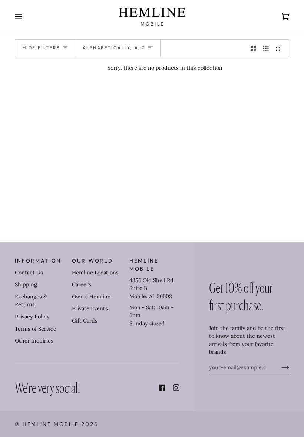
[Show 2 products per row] (253, 48)
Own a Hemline (91, 296)
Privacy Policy (32, 316)
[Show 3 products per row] (266, 48)
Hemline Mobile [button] (144, 264)
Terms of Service (35, 329)
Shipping (26, 284)
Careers (81, 284)
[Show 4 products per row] (280, 48)
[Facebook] (162, 387)
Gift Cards (85, 320)
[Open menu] (26, 16)
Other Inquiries (34, 340)
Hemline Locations (95, 272)
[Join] (279, 367)
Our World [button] (92, 260)
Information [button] (38, 260)
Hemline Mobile (51, 424)
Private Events (90, 308)
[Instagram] (176, 387)
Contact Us (29, 272)
